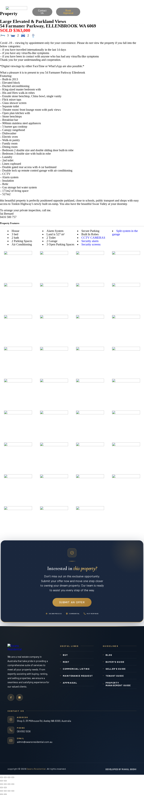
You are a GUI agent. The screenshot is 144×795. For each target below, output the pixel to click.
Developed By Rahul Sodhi (121, 769)
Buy (65, 655)
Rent (66, 661)
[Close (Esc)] (1, 777)
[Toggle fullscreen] (9, 777)
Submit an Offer (72, 602)
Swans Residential (36, 768)
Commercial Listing (76, 668)
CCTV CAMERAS (93, 237)
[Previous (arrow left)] (1, 780)
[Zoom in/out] (12, 777)
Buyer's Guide (115, 661)
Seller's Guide (116, 668)
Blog (109, 655)
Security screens (90, 244)
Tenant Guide (115, 675)
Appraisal (70, 682)
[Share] (5, 777)
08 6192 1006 (24, 731)
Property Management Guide (118, 684)
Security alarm (89, 241)
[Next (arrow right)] (5, 780)
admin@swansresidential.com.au (34, 741)
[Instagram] (19, 697)
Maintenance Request (78, 675)
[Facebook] (11, 697)
